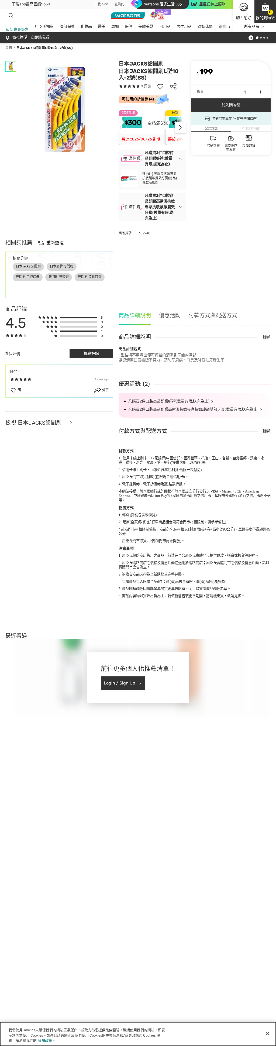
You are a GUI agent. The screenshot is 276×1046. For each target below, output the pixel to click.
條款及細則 (150, 182)
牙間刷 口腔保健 (27, 277)
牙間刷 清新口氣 (89, 277)
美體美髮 (145, 26)
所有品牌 (251, 26)
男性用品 (184, 26)
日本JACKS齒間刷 (141, 63)
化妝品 (86, 26)
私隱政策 (45, 1040)
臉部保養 (67, 26)
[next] (229, 26)
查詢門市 (121, 4)
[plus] (261, 92)
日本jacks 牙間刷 (28, 266)
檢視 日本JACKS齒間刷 (34, 423)
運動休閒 (205, 26)
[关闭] (267, 1034)
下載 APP (101, 4)
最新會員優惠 (17, 29)
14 (166, 470)
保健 (128, 26)
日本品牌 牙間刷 (61, 266)
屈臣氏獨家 (44, 26)
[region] (138, 1034)
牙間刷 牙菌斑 (59, 277)
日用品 (165, 26)
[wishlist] (160, 86)
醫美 (101, 26)
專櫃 (115, 26)
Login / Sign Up (119, 683)
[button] (265, 11)
